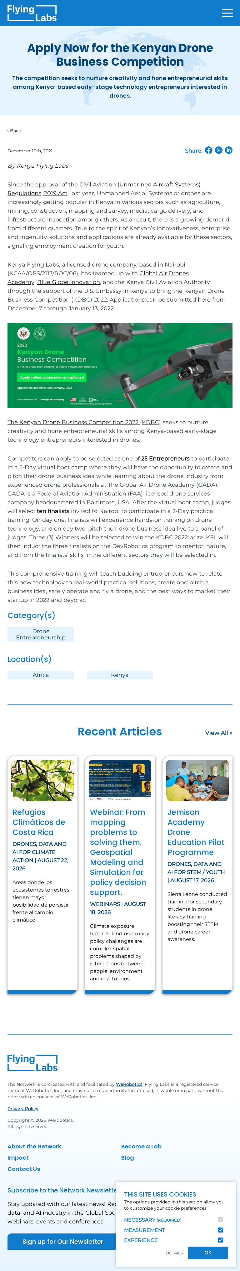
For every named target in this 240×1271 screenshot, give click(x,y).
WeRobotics (129, 1084)
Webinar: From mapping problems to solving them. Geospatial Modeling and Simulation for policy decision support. (118, 852)
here (204, 299)
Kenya (120, 675)
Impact (18, 1158)
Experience (141, 1240)
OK (208, 1252)
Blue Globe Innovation (68, 282)
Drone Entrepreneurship (41, 634)
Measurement (144, 1230)
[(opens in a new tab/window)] (208, 150)
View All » (218, 733)
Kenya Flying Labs (42, 165)
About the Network (34, 1146)
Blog (127, 1158)
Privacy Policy (23, 1108)
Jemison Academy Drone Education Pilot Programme (196, 832)
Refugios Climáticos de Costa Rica (38, 822)
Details (174, 1253)
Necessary (153, 1220)
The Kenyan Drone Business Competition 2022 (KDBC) (84, 422)
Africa (41, 675)
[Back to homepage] (32, 13)
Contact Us (24, 1169)
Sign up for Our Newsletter (62, 1241)
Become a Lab (141, 1146)
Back (15, 131)
